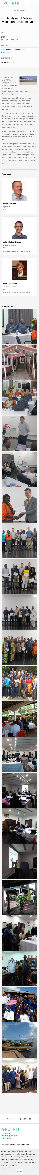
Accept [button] (19, 1171)
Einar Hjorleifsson (10, 283)
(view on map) (5, 52)
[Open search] (31, 2)
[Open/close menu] (36, 2)
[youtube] (30, 1119)
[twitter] (25, 1119)
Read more (14, 1165)
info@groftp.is (6, 1138)
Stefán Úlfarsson (9, 204)
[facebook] (20, 1119)
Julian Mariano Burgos (12, 242)
